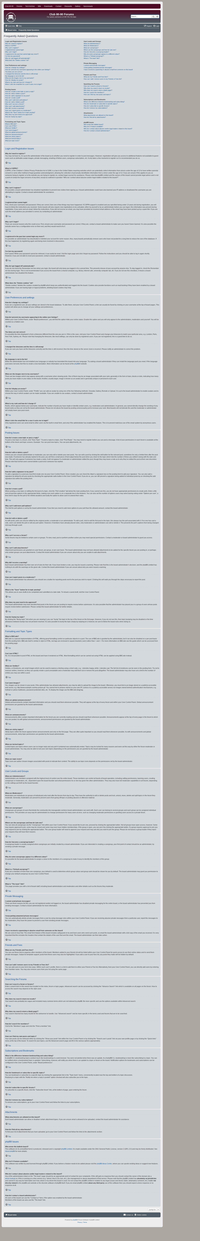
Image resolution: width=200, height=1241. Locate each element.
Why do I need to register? (14, 43)
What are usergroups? (91, 48)
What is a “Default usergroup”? (94, 56)
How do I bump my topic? (13, 116)
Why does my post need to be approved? (18, 114)
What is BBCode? (11, 124)
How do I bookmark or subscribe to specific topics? (101, 104)
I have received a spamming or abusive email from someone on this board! (108, 69)
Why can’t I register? (12, 48)
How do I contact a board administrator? (97, 131)
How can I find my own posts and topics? (97, 94)
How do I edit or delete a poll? (14, 102)
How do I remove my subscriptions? (95, 108)
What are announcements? (14, 134)
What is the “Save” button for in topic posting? (20, 112)
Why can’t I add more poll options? (16, 100)
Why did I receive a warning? (14, 108)
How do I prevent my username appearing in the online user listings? (27, 69)
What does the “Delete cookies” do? (17, 60)
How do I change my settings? (15, 67)
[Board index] (11, 16)
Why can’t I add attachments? (15, 106)
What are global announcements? (16, 132)
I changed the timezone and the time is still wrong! (21, 74)
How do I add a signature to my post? (17, 96)
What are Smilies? (11, 128)
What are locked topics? (13, 138)
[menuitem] (19, 26)
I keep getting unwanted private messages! (98, 67)
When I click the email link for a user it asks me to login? (23, 84)
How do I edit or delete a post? (15, 93)
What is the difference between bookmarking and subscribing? (104, 102)
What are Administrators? (92, 43)
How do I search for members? (94, 92)
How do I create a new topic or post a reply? (19, 91)
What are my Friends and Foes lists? (96, 77)
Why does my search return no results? (97, 88)
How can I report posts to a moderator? (18, 110)
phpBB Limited (66, 1149)
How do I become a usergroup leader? (96, 52)
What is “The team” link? (92, 58)
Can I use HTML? (11, 126)
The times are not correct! (13, 72)
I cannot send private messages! (94, 65)
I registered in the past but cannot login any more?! (22, 54)
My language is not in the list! (14, 76)
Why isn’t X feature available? (93, 126)
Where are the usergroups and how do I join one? (100, 50)
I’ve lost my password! (12, 56)
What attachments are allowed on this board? (98, 115)
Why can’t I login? (11, 52)
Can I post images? (11, 130)
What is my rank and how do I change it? (18, 82)
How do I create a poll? (12, 98)
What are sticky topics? (13, 136)
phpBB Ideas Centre (104, 1164)
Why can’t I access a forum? (14, 104)
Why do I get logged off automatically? (17, 58)
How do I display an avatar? (14, 80)
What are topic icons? (12, 140)
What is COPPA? (10, 45)
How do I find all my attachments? (95, 117)
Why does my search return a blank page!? (98, 90)
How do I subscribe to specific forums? (96, 106)
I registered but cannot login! (14, 50)
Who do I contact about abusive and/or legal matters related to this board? (108, 128)
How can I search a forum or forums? (96, 86)
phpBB (76, 364)
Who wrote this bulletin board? (93, 124)
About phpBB (10, 1151)
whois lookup (10, 1178)
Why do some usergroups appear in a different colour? (102, 54)
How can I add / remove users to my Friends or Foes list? (103, 79)
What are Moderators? (91, 45)
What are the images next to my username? (19, 78)
